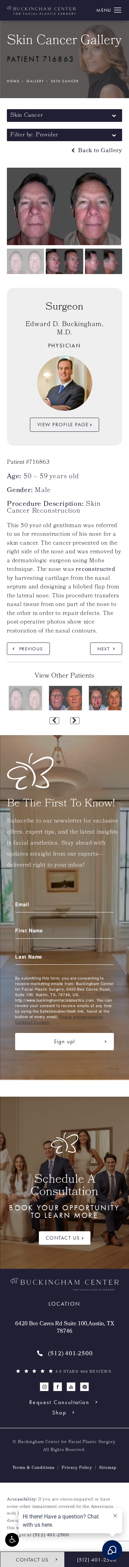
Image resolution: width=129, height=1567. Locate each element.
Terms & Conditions (33, 1468)
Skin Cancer (65, 81)
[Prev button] (54, 720)
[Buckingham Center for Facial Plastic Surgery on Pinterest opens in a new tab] (84, 1386)
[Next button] (74, 720)
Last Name (28, 956)
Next (103, 649)
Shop (59, 1412)
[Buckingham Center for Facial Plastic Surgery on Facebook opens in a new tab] (58, 1386)
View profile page (63, 424)
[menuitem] (44, 1386)
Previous (31, 649)
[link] (64, 1354)
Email (22, 904)
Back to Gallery (99, 151)
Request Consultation (59, 1402)
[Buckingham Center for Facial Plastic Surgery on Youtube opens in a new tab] (71, 1386)
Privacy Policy (77, 1468)
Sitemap (108, 1468)
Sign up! (64, 1041)
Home (13, 81)
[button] (12, 1540)
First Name (29, 930)
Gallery (35, 81)
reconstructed (95, 570)
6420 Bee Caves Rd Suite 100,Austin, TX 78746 (64, 1328)
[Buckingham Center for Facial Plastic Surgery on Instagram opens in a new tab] (44, 1386)
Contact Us (63, 1237)
